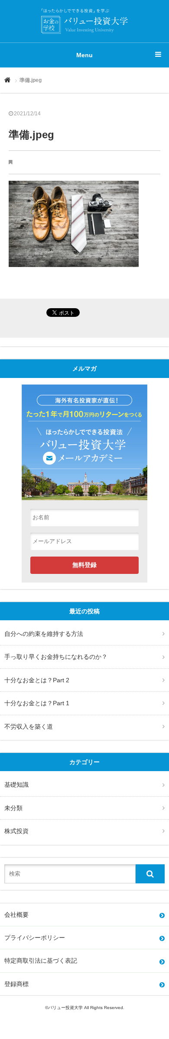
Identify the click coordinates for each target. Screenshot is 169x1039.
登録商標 (16, 983)
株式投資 (16, 830)
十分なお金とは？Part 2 (36, 680)
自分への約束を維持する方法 (43, 633)
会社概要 (16, 914)
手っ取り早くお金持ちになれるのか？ (55, 656)
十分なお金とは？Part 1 (36, 703)
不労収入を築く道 (28, 726)
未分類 (13, 807)
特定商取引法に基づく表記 (40, 960)
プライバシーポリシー (34, 937)
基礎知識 (16, 784)
